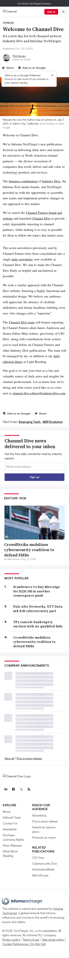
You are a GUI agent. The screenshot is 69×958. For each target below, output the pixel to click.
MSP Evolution (53, 422)
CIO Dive (38, 857)
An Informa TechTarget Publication (34, 3)
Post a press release (29, 758)
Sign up (51, 11)
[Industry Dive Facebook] (13, 789)
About (7, 811)
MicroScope (40, 875)
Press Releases (12, 845)
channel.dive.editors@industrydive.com (39, 393)
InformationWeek (43, 869)
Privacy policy (11, 939)
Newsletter (10, 829)
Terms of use (30, 939)
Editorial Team (12, 817)
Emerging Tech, (30, 422)
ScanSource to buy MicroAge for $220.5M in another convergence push (36, 591)
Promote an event (44, 837)
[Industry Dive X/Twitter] (21, 789)
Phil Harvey (19, 55)
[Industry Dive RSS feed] (29, 789)
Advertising (39, 815)
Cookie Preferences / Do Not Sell (24, 944)
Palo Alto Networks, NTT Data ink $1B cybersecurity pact (37, 608)
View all (9, 758)
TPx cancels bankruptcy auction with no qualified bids (38, 624)
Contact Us (10, 823)
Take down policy (53, 939)
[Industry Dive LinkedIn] (6, 789)
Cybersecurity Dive (44, 863)
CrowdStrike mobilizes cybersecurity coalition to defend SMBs (29, 550)
